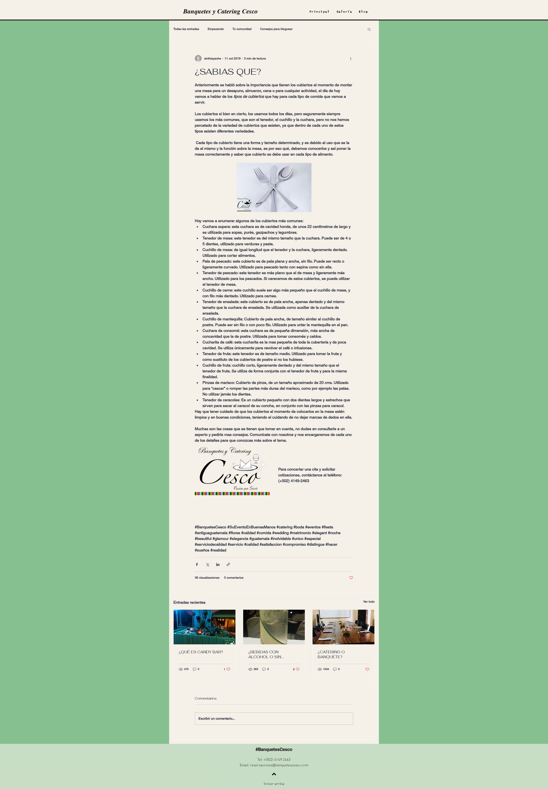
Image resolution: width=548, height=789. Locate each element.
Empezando (216, 29)
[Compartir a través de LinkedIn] (218, 564)
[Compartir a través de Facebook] (197, 564)
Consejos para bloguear (276, 29)
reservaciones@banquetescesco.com (279, 765)
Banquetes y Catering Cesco (220, 11)
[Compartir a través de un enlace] (228, 564)
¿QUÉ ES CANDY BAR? (201, 651)
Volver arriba (274, 784)
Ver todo (369, 601)
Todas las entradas (186, 29)
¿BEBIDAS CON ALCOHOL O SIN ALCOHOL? (264, 654)
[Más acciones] (350, 58)
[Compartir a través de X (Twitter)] (207, 564)
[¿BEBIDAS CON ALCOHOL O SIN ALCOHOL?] (274, 627)
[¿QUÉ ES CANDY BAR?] (204, 627)
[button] (369, 29)
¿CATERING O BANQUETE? (331, 654)
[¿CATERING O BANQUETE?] (343, 627)
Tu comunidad (242, 29)
